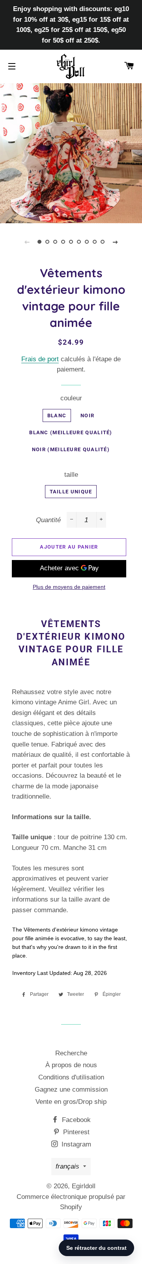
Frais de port (40, 359)
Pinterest (75, 1132)
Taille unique (71, 492)
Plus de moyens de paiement (69, 587)
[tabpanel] (71, 152)
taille (71, 474)
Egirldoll (83, 1186)
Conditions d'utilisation (71, 1077)
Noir (87, 415)
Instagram (75, 1144)
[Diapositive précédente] (27, 241)
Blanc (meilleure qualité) (70, 432)
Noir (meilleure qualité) (71, 449)
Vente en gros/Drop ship (71, 1101)
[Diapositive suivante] (115, 241)
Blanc (57, 415)
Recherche (71, 1053)
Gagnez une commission (71, 1089)
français (67, 1166)
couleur (71, 398)
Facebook (75, 1120)
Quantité (48, 520)
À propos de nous (71, 1065)
